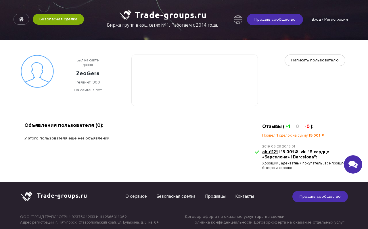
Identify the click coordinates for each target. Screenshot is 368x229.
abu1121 (270, 151)
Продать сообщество (275, 19)
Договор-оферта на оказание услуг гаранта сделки (234, 216)
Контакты (244, 196)
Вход (316, 19)
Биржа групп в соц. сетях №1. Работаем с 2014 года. (162, 25)
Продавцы (215, 196)
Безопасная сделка (58, 19)
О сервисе (136, 196)
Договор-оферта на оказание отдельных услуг (299, 222)
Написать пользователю (315, 60)
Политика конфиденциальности (222, 222)
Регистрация (336, 19)
